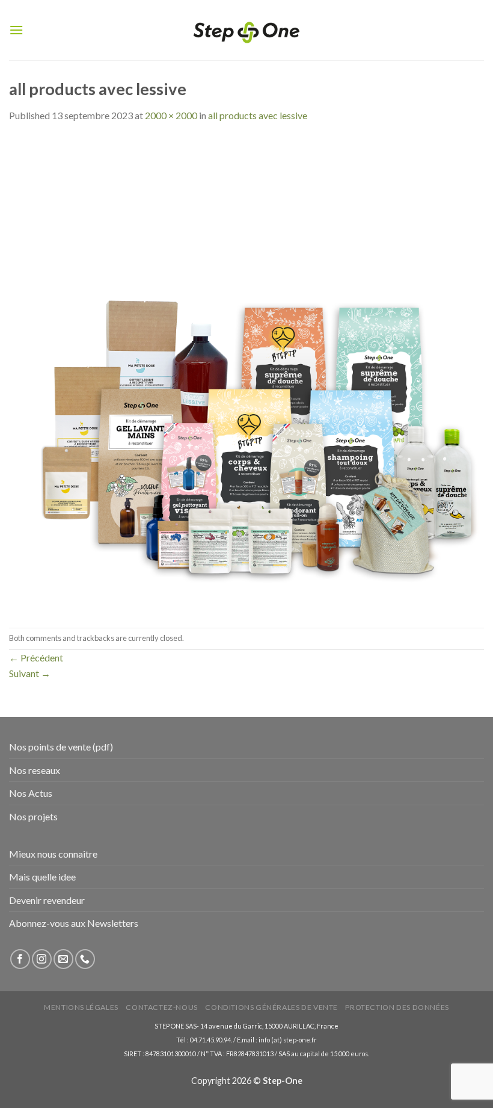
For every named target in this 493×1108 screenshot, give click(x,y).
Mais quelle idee (42, 876)
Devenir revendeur (47, 900)
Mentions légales (81, 1007)
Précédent (36, 657)
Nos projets (33, 816)
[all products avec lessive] (246, 374)
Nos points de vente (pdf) (61, 746)
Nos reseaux (34, 770)
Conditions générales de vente (271, 1007)
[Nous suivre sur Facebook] (20, 959)
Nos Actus (30, 793)
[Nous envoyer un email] (63, 959)
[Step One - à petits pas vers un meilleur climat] (246, 30)
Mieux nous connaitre (53, 853)
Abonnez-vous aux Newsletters (73, 923)
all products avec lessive (257, 115)
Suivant (30, 673)
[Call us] (85, 959)
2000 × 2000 (171, 115)
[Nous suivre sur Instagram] (42, 959)
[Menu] (16, 30)
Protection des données (397, 1007)
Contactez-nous (162, 1007)
